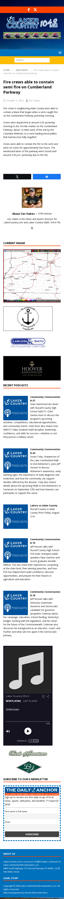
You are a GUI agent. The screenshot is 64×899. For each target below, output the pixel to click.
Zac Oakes (34, 100)
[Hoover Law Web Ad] (32, 378)
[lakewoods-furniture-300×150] (28, 329)
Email (7, 822)
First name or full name (16, 811)
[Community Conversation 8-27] (15, 418)
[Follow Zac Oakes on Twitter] (32, 228)
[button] (59, 52)
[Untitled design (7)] (28, 772)
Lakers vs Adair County (43, 505)
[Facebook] (29, 10)
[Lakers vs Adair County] (15, 526)
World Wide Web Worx (36, 892)
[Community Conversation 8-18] (15, 613)
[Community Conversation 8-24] (15, 470)
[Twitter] (35, 10)
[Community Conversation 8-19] (15, 560)
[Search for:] (32, 59)
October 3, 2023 (15, 100)
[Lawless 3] (28, 354)
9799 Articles (45, 213)
